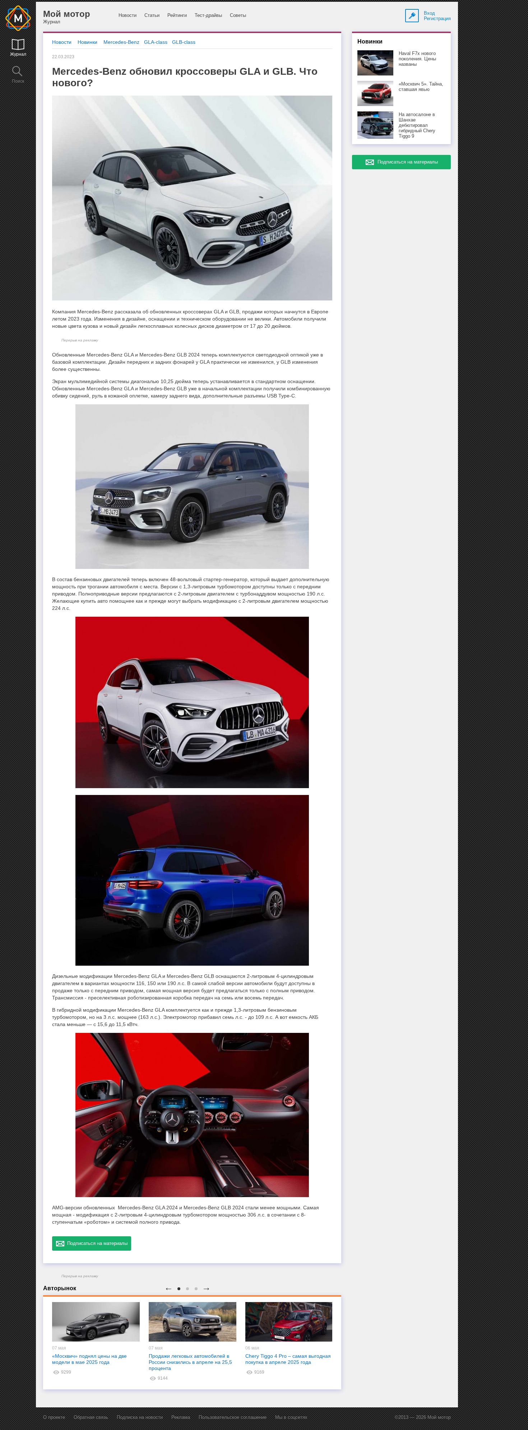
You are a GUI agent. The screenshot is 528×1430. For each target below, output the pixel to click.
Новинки (87, 42)
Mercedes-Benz (121, 42)
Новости (127, 15)
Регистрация (437, 18)
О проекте (54, 1417)
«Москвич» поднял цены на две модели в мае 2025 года (89, 1359)
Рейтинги (177, 15)
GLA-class (155, 42)
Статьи (151, 15)
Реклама (180, 1417)
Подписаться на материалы (96, 1243)
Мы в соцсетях (291, 1417)
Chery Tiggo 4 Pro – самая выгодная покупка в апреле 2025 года (288, 1359)
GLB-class (183, 42)
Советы (238, 15)
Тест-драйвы (208, 15)
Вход (429, 13)
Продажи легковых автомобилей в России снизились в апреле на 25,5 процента (190, 1362)
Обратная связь (91, 1417)
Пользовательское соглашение (233, 1417)
